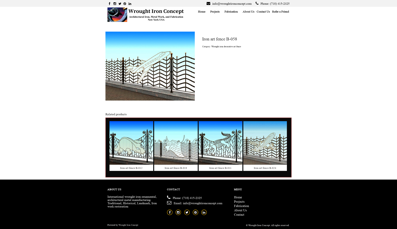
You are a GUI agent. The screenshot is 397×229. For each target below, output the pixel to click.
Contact (239, 214)
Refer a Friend (280, 11)
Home (201, 11)
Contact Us (263, 11)
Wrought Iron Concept (128, 225)
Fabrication (231, 11)
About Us (248, 11)
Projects (215, 11)
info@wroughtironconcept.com (232, 3)
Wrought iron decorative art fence (226, 46)
